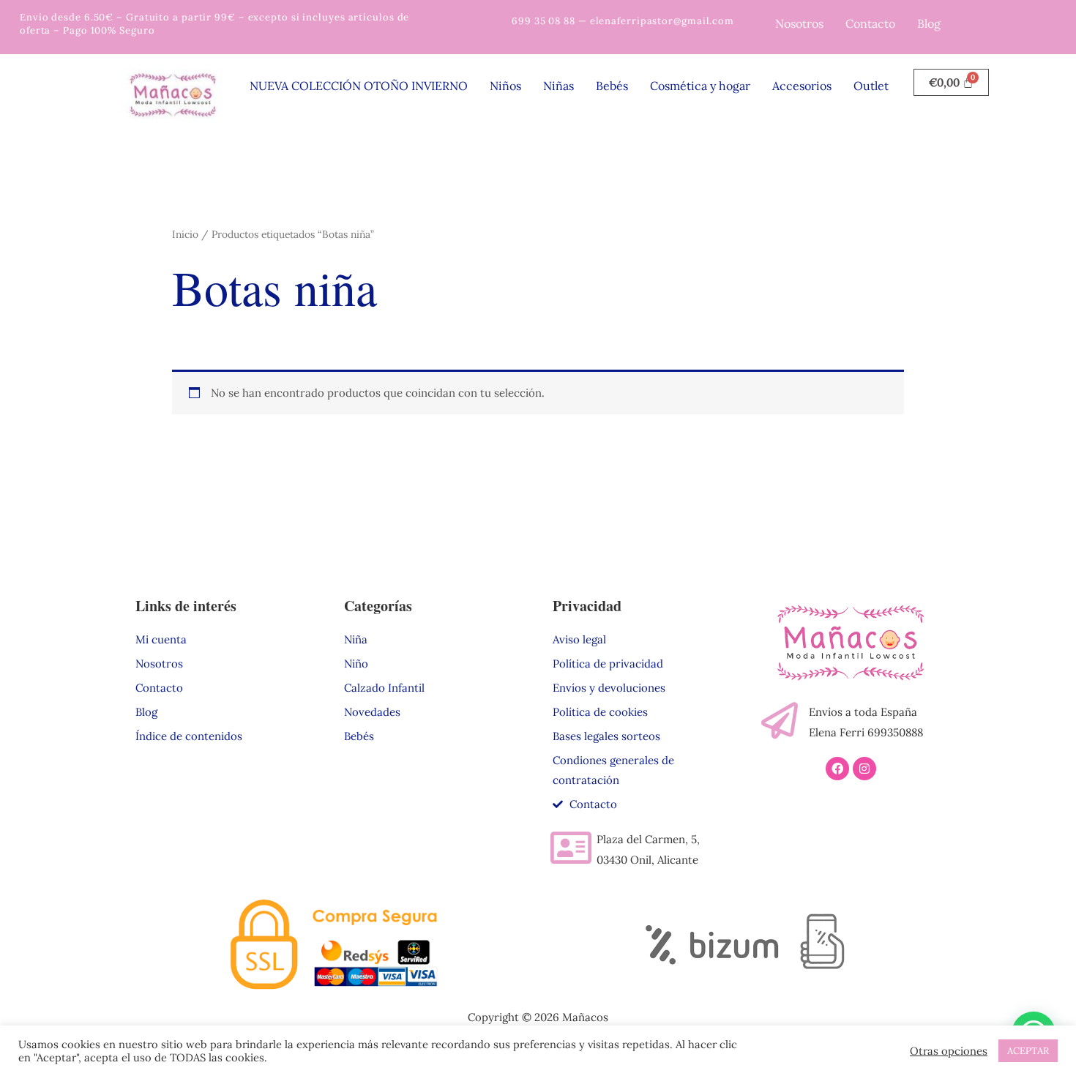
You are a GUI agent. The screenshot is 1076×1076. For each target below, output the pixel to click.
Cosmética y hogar (700, 85)
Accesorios (802, 85)
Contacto (870, 23)
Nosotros (799, 23)
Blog (929, 23)
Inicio (185, 234)
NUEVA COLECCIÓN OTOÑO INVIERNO (359, 85)
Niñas (558, 85)
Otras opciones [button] (948, 1051)
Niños (505, 85)
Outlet (871, 85)
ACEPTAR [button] (1028, 1051)
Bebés (612, 85)
